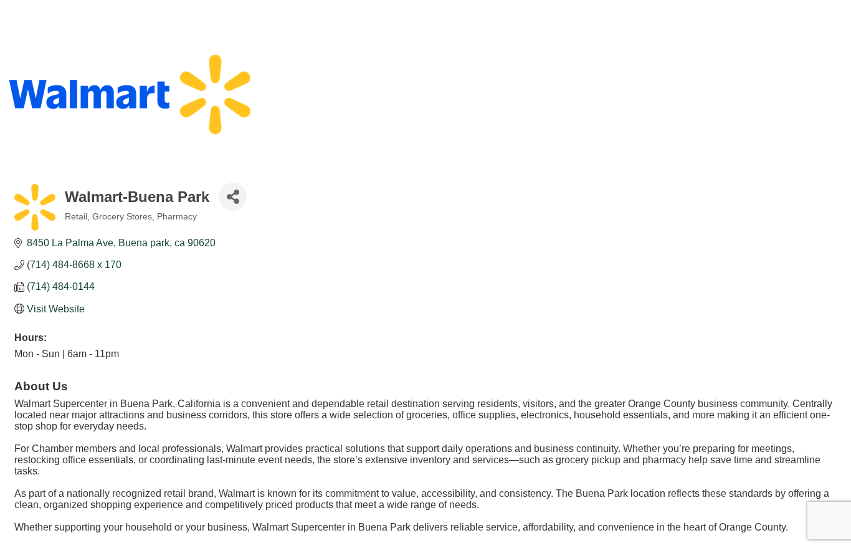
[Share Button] (233, 197)
